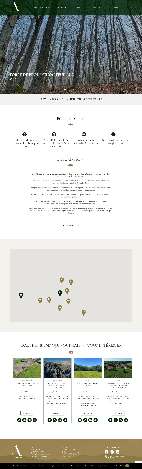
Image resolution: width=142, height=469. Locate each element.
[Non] (139, 466)
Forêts (33, 447)
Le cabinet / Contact (69, 449)
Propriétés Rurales (37, 451)
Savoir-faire (78, 7)
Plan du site (66, 457)
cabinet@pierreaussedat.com (114, 456)
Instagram (112, 451)
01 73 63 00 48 (109, 458)
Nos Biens (59, 7)
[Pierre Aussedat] (15, 7)
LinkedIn (117, 451)
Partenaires (96, 7)
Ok (127, 466)
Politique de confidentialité (71, 455)
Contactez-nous (71, 225)
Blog (129, 7)
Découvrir (27, 413)
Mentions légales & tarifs (71, 453)
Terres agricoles (36, 449)
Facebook (106, 451)
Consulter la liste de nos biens (41, 455)
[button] (60, 293)
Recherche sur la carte (39, 457)
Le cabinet (113, 7)
